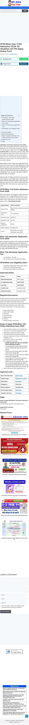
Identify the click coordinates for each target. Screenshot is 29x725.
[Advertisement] (14, 27)
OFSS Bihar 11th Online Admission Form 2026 (8, 118)
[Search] (25, 11)
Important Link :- (6, 139)
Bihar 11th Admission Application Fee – (11, 125)
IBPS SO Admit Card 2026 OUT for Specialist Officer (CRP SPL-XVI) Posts (14, 689)
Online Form (11, 7)
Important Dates (6, 132)
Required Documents (8, 134)
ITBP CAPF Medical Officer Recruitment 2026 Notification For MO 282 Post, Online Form (14, 713)
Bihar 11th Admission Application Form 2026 (11, 122)
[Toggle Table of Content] (18, 116)
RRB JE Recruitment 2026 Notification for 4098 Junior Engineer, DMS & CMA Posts (14, 706)
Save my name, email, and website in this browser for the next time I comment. (13, 606)
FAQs (3, 141)
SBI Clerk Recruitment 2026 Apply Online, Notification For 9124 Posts (13, 710)
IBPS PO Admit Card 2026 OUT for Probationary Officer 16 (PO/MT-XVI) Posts (13, 703)
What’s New (6, 7)
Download (18, 381)
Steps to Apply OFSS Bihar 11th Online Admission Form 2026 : (10, 136)
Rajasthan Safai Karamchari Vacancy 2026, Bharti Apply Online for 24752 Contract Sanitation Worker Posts (13, 696)
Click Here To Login (21, 378)
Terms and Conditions (20, 720)
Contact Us (7, 720)
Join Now (24, 59)
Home (1, 7)
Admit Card (17, 7)
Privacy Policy (12, 720)
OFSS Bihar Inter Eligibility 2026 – (11, 129)
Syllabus (21, 7)
